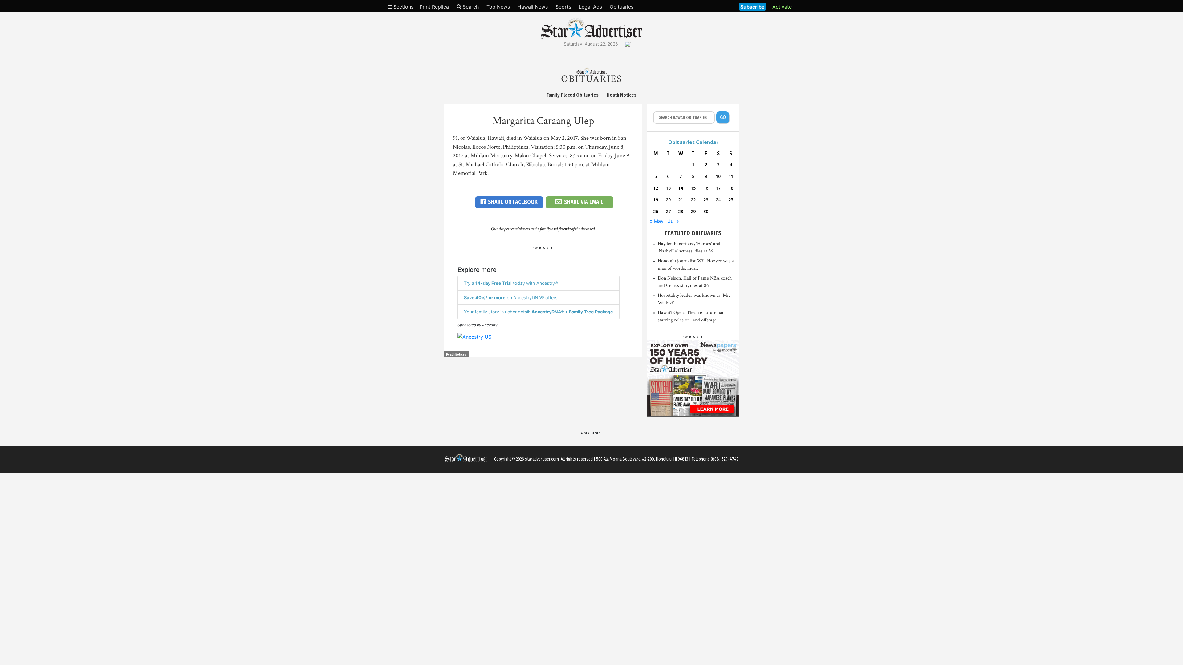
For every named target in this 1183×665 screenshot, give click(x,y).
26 (655, 211)
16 (705, 188)
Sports (563, 7)
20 (668, 200)
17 (718, 188)
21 (680, 200)
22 (693, 200)
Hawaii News (533, 7)
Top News (498, 7)
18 (730, 188)
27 (668, 211)
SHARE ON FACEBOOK (513, 202)
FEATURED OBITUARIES (693, 233)
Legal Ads (590, 7)
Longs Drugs (716, 6)
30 (705, 211)
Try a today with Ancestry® (511, 283)
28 (680, 211)
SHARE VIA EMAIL (583, 202)
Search (471, 7)
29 (693, 211)
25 (730, 200)
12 (655, 188)
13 (668, 188)
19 (655, 200)
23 (705, 200)
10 (718, 176)
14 (680, 188)
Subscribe (752, 7)
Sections (402, 7)
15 (693, 188)
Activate (782, 7)
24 (718, 200)
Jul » (673, 221)
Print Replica (434, 7)
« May (656, 221)
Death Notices (456, 355)
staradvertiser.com (542, 459)
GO (723, 117)
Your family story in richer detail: (538, 311)
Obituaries (621, 7)
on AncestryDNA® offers (511, 297)
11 (730, 176)
